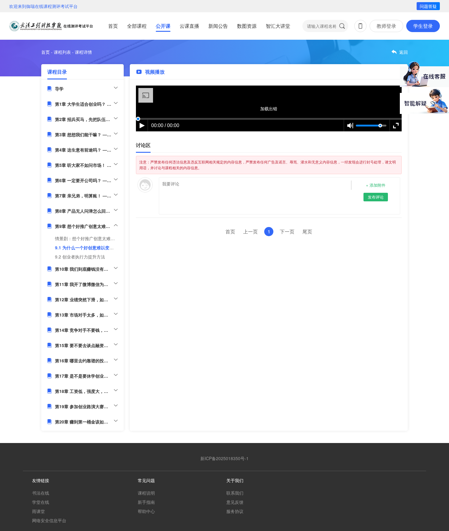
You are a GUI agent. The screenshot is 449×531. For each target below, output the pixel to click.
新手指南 (146, 502)
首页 (113, 25)
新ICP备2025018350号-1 (224, 458)
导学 (59, 89)
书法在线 (40, 493)
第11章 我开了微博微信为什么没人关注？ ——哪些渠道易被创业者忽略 (86, 284)
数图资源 (247, 25)
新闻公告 (218, 25)
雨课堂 (38, 511)
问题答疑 (428, 6)
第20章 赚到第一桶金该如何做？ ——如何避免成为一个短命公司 (86, 422)
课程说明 (146, 493)
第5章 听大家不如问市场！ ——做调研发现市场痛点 (86, 165)
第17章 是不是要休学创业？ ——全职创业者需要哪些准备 (86, 376)
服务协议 (234, 511)
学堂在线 (40, 502)
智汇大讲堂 (278, 25)
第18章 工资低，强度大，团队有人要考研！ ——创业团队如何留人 (86, 391)
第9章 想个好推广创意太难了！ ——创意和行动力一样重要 (86, 226)
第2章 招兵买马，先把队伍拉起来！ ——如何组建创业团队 (86, 119)
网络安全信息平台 (49, 520)
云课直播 (189, 25)
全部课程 (137, 25)
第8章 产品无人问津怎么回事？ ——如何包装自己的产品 (86, 211)
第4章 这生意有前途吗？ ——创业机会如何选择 (86, 150)
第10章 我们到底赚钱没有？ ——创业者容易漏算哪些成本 (86, 269)
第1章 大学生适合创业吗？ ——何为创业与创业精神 (86, 104)
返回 (403, 52)
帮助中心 (146, 511)
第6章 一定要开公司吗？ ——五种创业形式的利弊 (86, 180)
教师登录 (386, 25)
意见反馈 (234, 502)
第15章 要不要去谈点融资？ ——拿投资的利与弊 (86, 345)
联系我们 (234, 493)
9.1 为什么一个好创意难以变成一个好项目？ (97, 247)
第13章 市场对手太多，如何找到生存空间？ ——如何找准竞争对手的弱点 (86, 315)
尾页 (307, 231)
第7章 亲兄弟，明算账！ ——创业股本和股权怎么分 (86, 195)
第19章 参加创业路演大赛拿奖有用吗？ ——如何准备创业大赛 (86, 406)
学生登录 (423, 25)
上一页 (250, 231)
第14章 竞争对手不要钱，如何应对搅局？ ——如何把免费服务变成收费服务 (86, 330)
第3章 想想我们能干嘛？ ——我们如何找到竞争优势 (86, 134)
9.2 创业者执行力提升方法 (80, 257)
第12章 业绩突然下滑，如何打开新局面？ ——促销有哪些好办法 (86, 299)
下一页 (287, 231)
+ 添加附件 (375, 185)
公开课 (163, 25)
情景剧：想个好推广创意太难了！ (87, 238)
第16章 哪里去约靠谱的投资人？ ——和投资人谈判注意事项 (86, 360)
